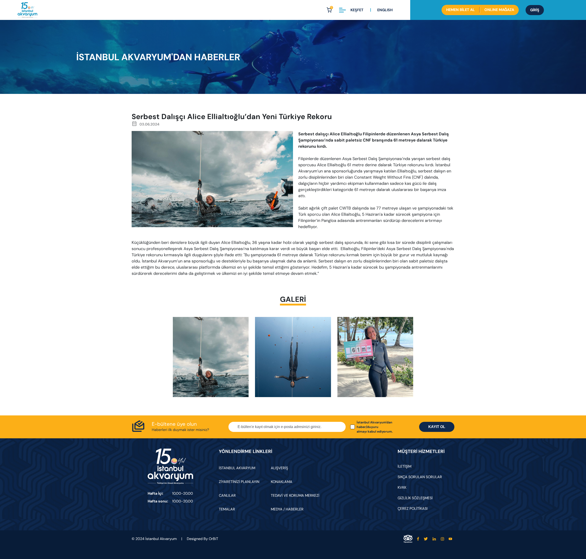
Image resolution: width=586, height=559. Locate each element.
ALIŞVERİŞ (279, 468)
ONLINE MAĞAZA (499, 9)
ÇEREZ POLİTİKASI (413, 508)
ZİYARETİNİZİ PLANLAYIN (239, 481)
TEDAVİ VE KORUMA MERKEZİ (295, 495)
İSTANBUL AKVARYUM (237, 468)
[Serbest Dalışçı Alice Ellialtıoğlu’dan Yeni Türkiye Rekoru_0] (211, 357)
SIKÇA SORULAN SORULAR (420, 476)
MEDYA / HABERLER (287, 509)
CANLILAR (227, 495)
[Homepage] (27, 10)
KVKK (402, 487)
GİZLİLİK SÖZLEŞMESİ (415, 498)
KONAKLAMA (281, 481)
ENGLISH (385, 10)
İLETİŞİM (404, 466)
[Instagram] (442, 539)
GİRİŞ (534, 10)
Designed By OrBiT (202, 538)
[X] (425, 539)
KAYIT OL (436, 427)
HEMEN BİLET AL (460, 9)
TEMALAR (227, 509)
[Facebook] (418, 539)
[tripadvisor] (408, 539)
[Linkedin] (434, 539)
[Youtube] (450, 539)
